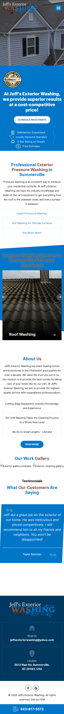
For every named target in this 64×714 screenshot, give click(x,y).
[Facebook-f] (28, 688)
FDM (42, 699)
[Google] (36, 688)
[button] (58, 8)
